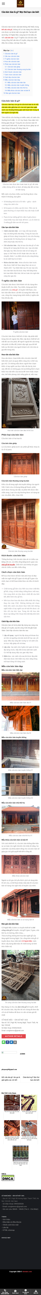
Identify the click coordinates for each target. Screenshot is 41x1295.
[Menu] (5, 3)
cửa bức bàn (9, 38)
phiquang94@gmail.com (9, 1069)
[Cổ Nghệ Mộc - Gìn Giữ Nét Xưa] (20, 3)
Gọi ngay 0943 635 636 (5, 1293)
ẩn (12, 50)
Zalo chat (15, 1293)
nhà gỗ (15, 290)
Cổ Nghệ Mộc (27, 941)
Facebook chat (25, 1293)
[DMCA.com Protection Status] (8, 1178)
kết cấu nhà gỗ (7, 30)
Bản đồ (36, 1293)
